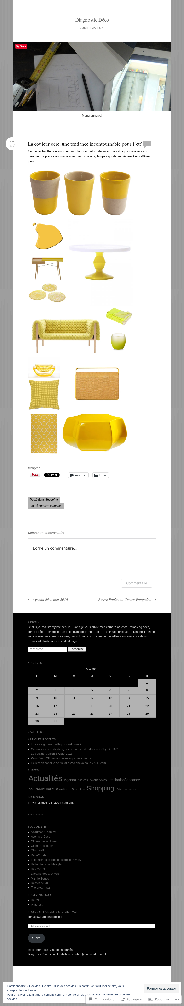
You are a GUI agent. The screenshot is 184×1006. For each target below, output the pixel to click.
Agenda (70, 780)
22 (147, 706)
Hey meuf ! (38, 869)
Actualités (45, 778)
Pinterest (36, 904)
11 (73, 698)
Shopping (51, 499)
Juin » (40, 732)
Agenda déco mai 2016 (48, 599)
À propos (131, 789)
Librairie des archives (45, 873)
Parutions (63, 789)
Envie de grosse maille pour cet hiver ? (56, 744)
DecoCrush (38, 855)
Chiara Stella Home (44, 841)
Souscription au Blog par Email (53, 911)
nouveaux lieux (41, 789)
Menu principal (92, 115)
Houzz (35, 900)
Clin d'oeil (37, 850)
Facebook (35, 814)
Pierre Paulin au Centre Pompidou (127, 599)
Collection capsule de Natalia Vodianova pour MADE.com (68, 763)
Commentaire (136, 583)
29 (147, 713)
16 (37, 706)
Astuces (83, 780)
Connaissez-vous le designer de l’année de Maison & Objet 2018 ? (74, 749)
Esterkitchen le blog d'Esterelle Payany (56, 860)
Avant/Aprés (98, 780)
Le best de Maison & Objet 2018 (52, 753)
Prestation (78, 789)
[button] (80, 193)
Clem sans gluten (42, 846)
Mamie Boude (40, 878)
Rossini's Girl (39, 883)
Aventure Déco (40, 836)
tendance (56, 506)
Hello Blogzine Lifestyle (46, 864)
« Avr (31, 732)
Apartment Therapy (43, 832)
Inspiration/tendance (124, 780)
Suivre (36, 938)
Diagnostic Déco (92, 19)
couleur (44, 506)
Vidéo (119, 789)
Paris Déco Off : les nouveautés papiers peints (61, 758)
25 (73, 713)
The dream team (41, 887)
